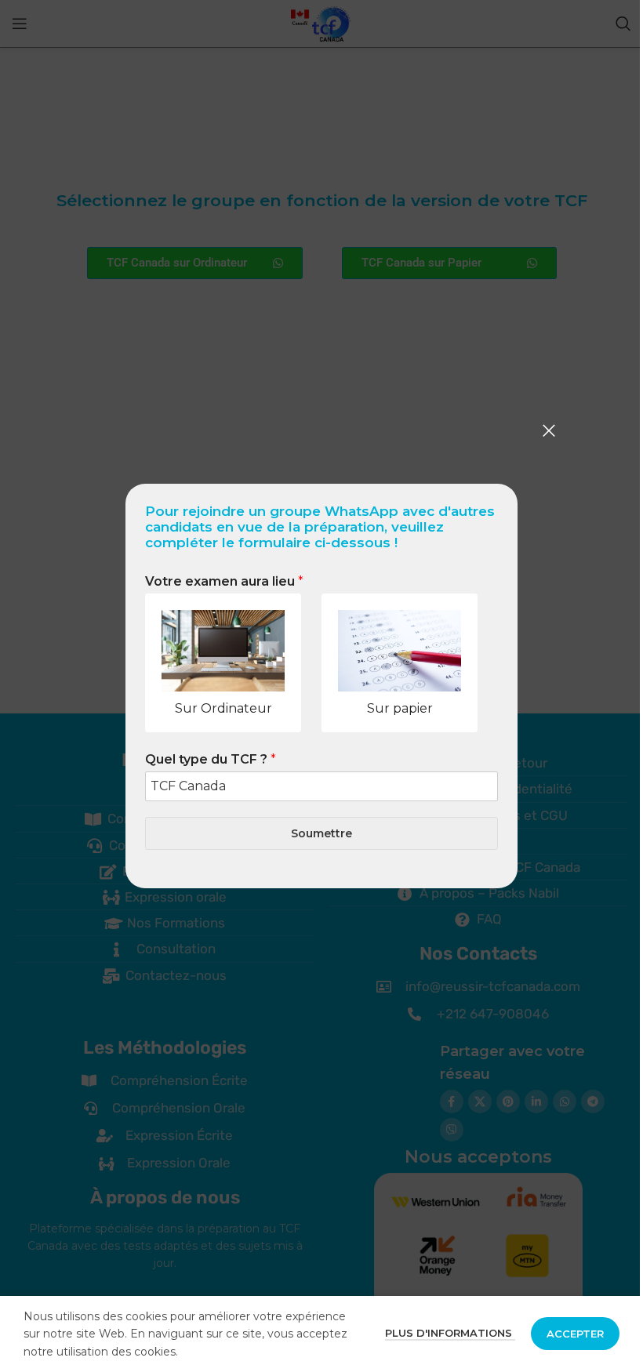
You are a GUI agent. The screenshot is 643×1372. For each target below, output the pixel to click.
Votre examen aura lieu (224, 581)
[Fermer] (549, 430)
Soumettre (321, 833)
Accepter (575, 1333)
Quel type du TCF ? (210, 759)
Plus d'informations (450, 1333)
